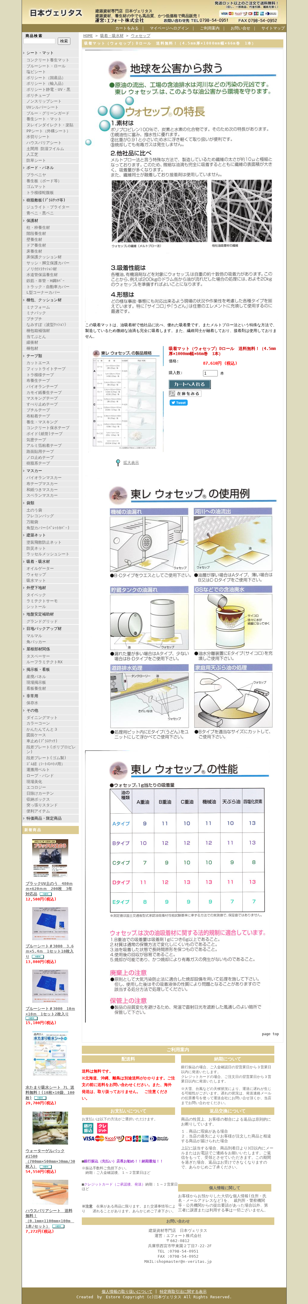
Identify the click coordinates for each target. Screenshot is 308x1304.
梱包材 (32, 348)
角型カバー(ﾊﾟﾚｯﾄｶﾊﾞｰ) (48, 528)
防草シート (36, 160)
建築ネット (36, 535)
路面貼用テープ (40, 451)
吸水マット (36, 580)
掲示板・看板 (38, 669)
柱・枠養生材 (38, 227)
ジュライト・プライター (47, 207)
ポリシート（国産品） (46, 77)
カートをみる (127, 28)
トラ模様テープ (40, 375)
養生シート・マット (44, 119)
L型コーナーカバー (43, 292)
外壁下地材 (36, 587)
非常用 (32, 696)
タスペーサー (38, 656)
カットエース (38, 363)
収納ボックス (38, 799)
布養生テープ (38, 380)
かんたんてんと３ (42, 729)
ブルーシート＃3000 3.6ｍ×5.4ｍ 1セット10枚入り (50, 951)
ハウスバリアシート (44, 142)
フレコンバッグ (40, 516)
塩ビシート (36, 71)
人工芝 (32, 154)
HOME (88, 35)
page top (270, 1034)
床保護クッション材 (44, 257)
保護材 (32, 220)
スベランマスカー (42, 495)
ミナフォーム (38, 307)
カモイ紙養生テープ (44, 392)
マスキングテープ (42, 398)
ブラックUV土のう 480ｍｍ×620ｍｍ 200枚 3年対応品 (49, 888)
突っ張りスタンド (42, 805)
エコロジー (36, 787)
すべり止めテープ (42, 404)
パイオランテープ (42, 386)
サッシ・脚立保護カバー (47, 263)
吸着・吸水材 (38, 561)
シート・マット (40, 53)
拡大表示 (131, 462)
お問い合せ (240, 28)
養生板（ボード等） (44, 181)
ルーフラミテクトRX (44, 662)
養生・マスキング (42, 422)
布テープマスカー (42, 483)
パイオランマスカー (44, 477)
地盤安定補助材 (40, 614)
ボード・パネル (40, 167)
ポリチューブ (38, 95)
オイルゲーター (40, 568)
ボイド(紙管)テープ (44, 433)
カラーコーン (38, 723)
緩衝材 (32, 342)
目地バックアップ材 (44, 628)
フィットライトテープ (46, 369)
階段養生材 (36, 233)
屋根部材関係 (38, 649)
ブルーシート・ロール (46, 66)
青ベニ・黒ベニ (40, 213)
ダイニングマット (42, 717)
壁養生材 (34, 239)
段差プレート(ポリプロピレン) (51, 749)
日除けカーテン (40, 793)
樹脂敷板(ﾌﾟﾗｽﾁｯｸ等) (46, 200)
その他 (32, 710)
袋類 (30, 503)
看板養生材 (36, 688)
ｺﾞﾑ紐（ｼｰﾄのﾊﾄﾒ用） (45, 764)
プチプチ (34, 319)
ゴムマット (36, 186)
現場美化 (34, 781)
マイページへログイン (169, 28)
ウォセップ (36, 574)
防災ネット (36, 548)
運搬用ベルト (38, 769)
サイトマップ (273, 28)
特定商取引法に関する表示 (183, 1291)
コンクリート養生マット (47, 60)
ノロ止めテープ (40, 457)
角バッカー (36, 642)
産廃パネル (36, 676)
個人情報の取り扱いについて (127, 1291)
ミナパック (36, 313)
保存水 (32, 703)
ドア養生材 (36, 245)
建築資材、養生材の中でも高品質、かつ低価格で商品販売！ (148, 16)
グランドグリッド (42, 621)
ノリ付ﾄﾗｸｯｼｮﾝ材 (41, 269)
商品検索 (34, 36)
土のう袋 (34, 510)
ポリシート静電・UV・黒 (48, 89)
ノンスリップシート (44, 101)
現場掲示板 (36, 682)
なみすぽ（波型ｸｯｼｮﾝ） (47, 324)
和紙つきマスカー (42, 489)
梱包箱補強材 (38, 330)
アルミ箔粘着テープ (44, 445)
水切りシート (38, 136)
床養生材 (34, 251)
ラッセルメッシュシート (47, 554)
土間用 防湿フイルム (45, 148)
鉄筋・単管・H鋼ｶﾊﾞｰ (45, 280)
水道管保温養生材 (42, 274)
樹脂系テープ (38, 463)
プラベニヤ (36, 175)
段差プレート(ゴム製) (46, 758)
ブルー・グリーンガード (47, 113)
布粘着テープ (38, 416)
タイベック (36, 595)
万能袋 (32, 522)
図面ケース (36, 735)
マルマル (34, 636)
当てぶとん (36, 336)
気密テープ (36, 439)
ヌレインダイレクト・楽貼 (49, 125)
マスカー (34, 470)
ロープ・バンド (40, 775)
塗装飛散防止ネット (44, 542)
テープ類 (34, 356)
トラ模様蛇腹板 (40, 192)
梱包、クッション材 (44, 300)
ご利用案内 (210, 28)
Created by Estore (98, 1297)
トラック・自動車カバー (47, 286)
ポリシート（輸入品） (46, 83)
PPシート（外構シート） (48, 131)
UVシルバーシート (42, 107)
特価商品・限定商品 (44, 818)
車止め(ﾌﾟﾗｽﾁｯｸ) (42, 741)
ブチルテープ (38, 410)
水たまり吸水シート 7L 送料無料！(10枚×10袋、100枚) (50, 1092)
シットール (36, 606)
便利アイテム (38, 811)
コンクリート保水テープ (47, 427)
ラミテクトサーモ (42, 601)
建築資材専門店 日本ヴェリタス (123, 11)
